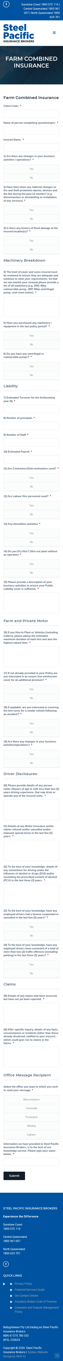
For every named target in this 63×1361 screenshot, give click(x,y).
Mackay (31, 1125)
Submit (14, 1175)
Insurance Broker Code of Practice (36, 1301)
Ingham (31, 1134)
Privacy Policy (23, 1283)
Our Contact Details (26, 1295)
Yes (31, 169)
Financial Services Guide (30, 1289)
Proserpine (32, 1117)
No (31, 177)
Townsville (31, 1108)
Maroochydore (31, 1099)
